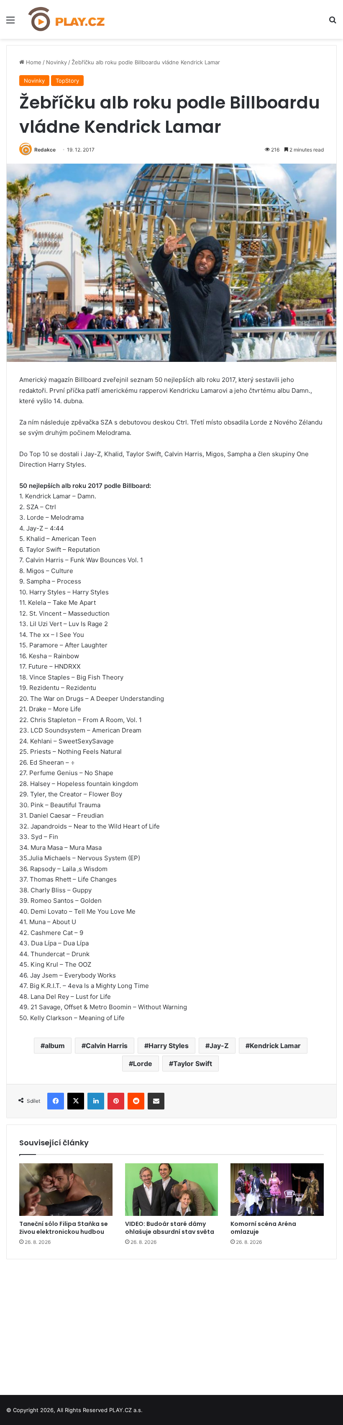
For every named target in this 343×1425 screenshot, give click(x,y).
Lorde (142, 1063)
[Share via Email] (156, 1101)
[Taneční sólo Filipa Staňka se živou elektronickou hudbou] (66, 1189)
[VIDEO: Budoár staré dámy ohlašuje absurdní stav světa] (171, 1189)
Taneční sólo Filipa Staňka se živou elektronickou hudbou (63, 1228)
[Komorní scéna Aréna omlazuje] (277, 1189)
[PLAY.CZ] (67, 19)
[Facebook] (55, 1101)
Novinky (56, 62)
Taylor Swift (192, 1063)
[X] (75, 1101)
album (55, 1045)
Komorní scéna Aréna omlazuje (263, 1228)
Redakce (45, 150)
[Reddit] (136, 1101)
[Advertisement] (171, 1324)
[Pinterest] (116, 1101)
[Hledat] (332, 22)
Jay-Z (219, 1045)
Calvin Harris (107, 1045)
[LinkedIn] (95, 1101)
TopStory (67, 80)
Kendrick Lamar (275, 1045)
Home (32, 62)
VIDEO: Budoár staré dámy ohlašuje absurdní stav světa (169, 1228)
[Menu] (10, 22)
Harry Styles (168, 1045)
